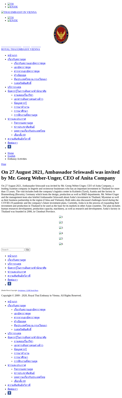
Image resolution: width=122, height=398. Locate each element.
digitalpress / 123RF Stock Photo (28, 290)
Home (11, 153)
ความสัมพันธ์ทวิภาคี (19, 138)
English (11, 156)
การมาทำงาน (21, 107)
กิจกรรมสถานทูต (23, 123)
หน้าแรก (12, 55)
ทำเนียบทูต (20, 75)
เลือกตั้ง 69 (20, 134)
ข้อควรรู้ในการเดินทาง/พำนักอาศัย (27, 91)
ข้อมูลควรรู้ (20, 103)
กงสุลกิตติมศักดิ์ (22, 83)
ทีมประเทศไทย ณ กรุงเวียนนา (30, 79)
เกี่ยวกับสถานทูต (17, 59)
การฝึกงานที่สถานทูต (25, 115)
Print (3, 164)
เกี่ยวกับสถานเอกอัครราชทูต (29, 63)
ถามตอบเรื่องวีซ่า (23, 95)
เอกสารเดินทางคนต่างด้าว (28, 99)
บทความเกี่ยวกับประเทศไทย (29, 130)
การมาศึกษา (21, 111)
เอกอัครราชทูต (22, 67)
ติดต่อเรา (13, 142)
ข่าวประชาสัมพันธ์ (24, 127)
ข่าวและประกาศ (17, 119)
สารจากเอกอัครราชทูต (27, 71)
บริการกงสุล (14, 87)
